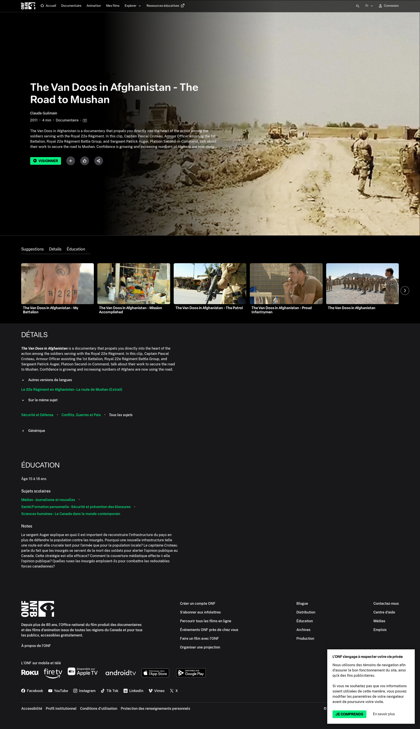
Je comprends (349, 714)
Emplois (380, 630)
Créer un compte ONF (197, 603)
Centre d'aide (384, 612)
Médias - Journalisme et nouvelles (48, 500)
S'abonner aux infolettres (200, 612)
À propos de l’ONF (36, 646)
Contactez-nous (386, 603)
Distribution (305, 612)
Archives (303, 630)
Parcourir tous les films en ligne (205, 621)
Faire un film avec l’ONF (199, 638)
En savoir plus (384, 714)
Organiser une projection (200, 647)
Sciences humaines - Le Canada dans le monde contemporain (70, 514)
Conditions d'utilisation (98, 708)
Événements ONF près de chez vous (209, 630)
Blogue (302, 603)
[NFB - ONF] (28, 6)
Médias (379, 621)
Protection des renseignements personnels (155, 708)
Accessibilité (31, 708)
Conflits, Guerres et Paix (81, 415)
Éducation (76, 249)
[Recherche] (357, 6)
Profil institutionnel (61, 708)
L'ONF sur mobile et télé (41, 663)
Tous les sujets (121, 415)
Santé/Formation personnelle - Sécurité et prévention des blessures (76, 507)
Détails (55, 249)
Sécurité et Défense (37, 415)
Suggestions (32, 249)
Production (305, 638)
